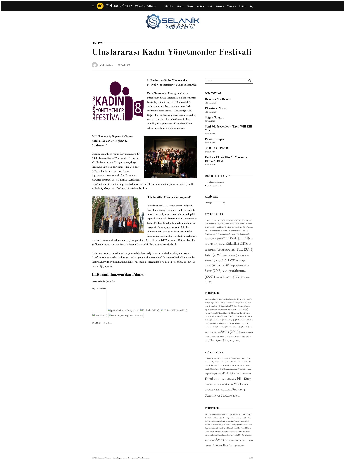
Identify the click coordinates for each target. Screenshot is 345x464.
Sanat (245, 265)
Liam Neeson (241, 316)
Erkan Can (217, 309)
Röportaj (236, 265)
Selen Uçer (244, 332)
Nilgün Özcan (107, 65)
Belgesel (233, 233)
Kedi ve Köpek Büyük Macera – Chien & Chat (226, 159)
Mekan (190, 6)
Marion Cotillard (232, 428)
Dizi (229, 238)
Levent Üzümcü (229, 316)
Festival (98, 43)
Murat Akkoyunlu (232, 323)
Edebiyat (223, 244)
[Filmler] (93, 6)
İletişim (242, 6)
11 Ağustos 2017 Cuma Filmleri (234, 220)
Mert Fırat (223, 431)
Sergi (210, 6)
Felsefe (218, 379)
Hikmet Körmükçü (237, 313)
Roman (223, 265)
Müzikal (241, 260)
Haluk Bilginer (224, 313)
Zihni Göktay (217, 445)
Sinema (219, 6)
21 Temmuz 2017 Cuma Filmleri (239, 365)
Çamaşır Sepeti (215, 139)
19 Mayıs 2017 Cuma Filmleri (225, 224)
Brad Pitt (221, 303)
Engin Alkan (227, 306)
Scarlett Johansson (213, 332)
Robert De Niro (235, 327)
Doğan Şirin (230, 418)
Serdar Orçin (234, 440)
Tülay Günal (226, 337)
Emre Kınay (215, 306)
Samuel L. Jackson (247, 435)
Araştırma (224, 234)
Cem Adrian (231, 303)
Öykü (208, 282)
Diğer (242, 238)
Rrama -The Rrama (218, 99)
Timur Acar (216, 337)
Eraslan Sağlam (219, 421)
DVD (213, 243)
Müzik (199, 6)
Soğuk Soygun (214, 117)
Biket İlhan (108, 323)
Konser (234, 255)
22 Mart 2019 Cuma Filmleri (228, 231)
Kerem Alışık (218, 316)
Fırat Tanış (227, 309)
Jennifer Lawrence (242, 425)
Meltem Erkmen (242, 320)
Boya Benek (248, 299)
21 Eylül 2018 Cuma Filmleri (236, 227)
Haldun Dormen (212, 313)
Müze (218, 261)
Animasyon (212, 233)
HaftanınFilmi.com (216, 181)
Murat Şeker (244, 323)
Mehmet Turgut (229, 320)
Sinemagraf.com (214, 185)
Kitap (179, 6)
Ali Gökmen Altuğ (211, 299)
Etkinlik (168, 6)
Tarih (218, 277)
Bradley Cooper (211, 303)
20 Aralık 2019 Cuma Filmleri (235, 362)
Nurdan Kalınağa (211, 327)
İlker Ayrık (218, 340)
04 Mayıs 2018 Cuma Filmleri (214, 220)
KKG (251, 458)
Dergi (218, 238)
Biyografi (209, 239)
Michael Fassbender (217, 323)
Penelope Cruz (222, 327)
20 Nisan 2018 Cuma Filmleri (216, 227)
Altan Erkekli (224, 299)
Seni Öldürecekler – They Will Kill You (228, 128)
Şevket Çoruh (234, 341)
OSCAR (210, 265)
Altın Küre (243, 231)
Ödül (246, 277)
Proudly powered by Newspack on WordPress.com (131, 458)
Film (245, 249)
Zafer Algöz (235, 337)
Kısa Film (244, 255)
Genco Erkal (240, 309)
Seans (213, 270)
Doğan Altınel (241, 303)
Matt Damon (218, 320)
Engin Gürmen (239, 306)
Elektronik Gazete (119, 6)
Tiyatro (230, 6)
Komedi (225, 255)
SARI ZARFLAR (216, 148)
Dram (237, 374)
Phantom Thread (216, 108)
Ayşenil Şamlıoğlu (236, 299)
